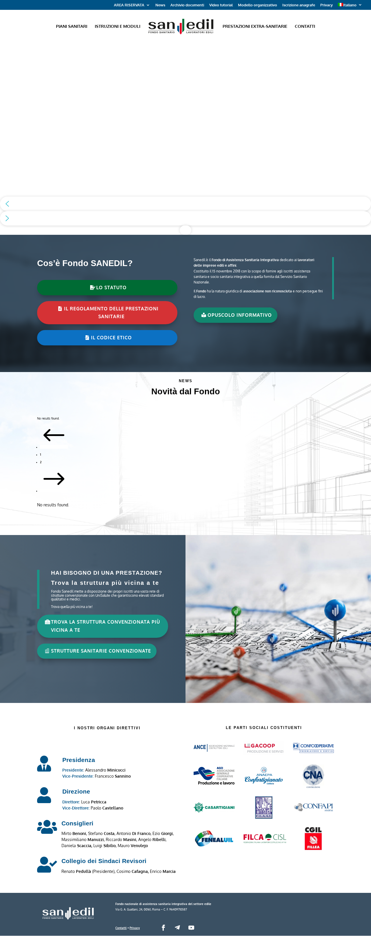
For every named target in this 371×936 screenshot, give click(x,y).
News (160, 5)
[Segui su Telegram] (177, 927)
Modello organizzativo (257, 5)
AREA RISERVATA (129, 5)
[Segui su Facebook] (163, 927)
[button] (185, 204)
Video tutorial (221, 5)
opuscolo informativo (240, 315)
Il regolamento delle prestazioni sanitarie (111, 312)
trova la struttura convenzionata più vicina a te (105, 626)
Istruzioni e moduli (117, 26)
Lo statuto (111, 287)
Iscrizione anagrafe (298, 5)
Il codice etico (111, 337)
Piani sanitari (71, 26)
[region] (185, 138)
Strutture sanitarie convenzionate (101, 651)
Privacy (326, 5)
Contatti (305, 26)
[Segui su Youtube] (191, 927)
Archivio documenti (187, 5)
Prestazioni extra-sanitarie (255, 26)
